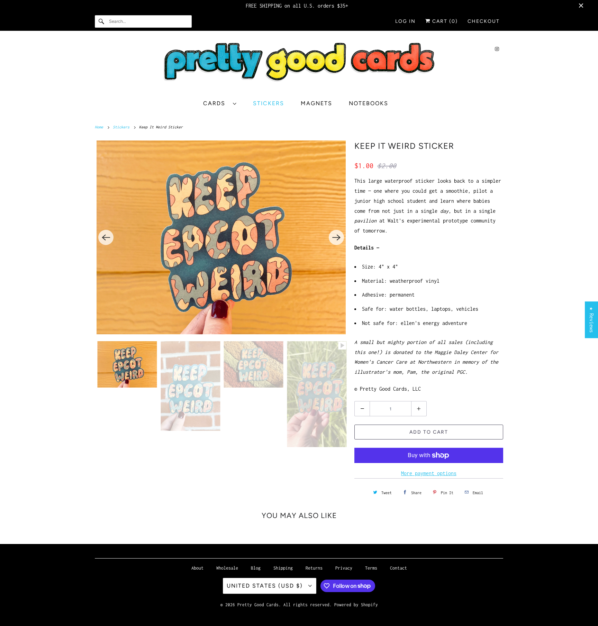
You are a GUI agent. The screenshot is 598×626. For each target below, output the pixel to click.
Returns (314, 568)
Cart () (444, 21)
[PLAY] (221, 237)
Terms (371, 568)
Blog (256, 568)
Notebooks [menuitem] (368, 103)
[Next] (336, 237)
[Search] (102, 21)
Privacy (343, 568)
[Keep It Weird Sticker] (221, 237)
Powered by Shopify (356, 604)
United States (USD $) (266, 585)
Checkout (484, 21)
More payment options (428, 473)
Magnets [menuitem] (316, 103)
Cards (216, 103)
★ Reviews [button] (592, 320)
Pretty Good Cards (258, 604)
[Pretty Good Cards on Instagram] (496, 49)
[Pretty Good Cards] (299, 64)
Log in (405, 21)
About (197, 568)
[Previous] (106, 237)
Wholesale (227, 568)
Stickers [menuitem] (268, 103)
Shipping (283, 568)
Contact (398, 568)
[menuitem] (223, 103)
